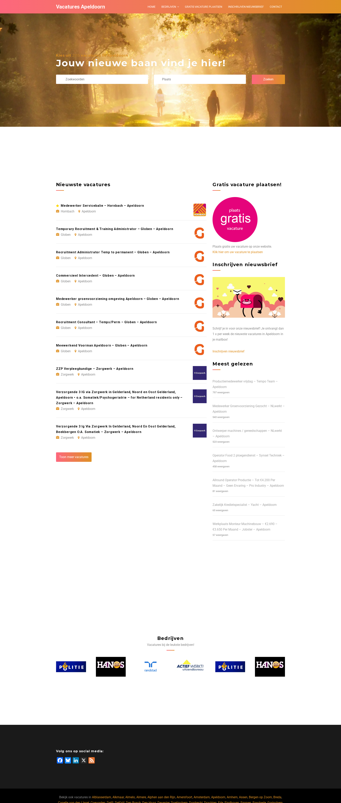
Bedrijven (168, 6)
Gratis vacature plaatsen (203, 6)
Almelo (130, 797)
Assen (243, 797)
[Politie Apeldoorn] (191, 666)
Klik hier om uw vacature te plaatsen (238, 252)
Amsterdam (202, 797)
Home (152, 6)
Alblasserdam (101, 797)
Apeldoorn (218, 797)
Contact (276, 6)
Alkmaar (118, 797)
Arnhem (232, 797)
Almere (141, 797)
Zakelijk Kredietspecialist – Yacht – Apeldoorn (245, 505)
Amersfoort (184, 797)
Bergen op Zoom (260, 797)
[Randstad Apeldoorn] (111, 666)
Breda (277, 797)
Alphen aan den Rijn (161, 797)
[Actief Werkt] (151, 667)
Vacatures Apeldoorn (80, 6)
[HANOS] (71, 667)
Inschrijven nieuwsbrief (246, 6)
